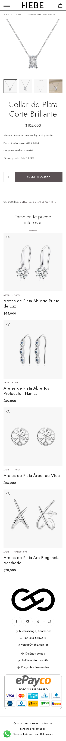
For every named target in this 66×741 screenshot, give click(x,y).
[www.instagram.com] (49, 621)
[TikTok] (38, 621)
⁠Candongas (20, 552)
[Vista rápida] (8, 237)
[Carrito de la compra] (60, 6)
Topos (17, 295)
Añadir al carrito (38, 177)
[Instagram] (27, 621)
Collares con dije (44, 202)
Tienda (18, 14)
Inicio (6, 14)
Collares (25, 202)
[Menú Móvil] (7, 5)
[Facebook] (16, 621)
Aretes (7, 295)
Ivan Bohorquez (44, 734)
